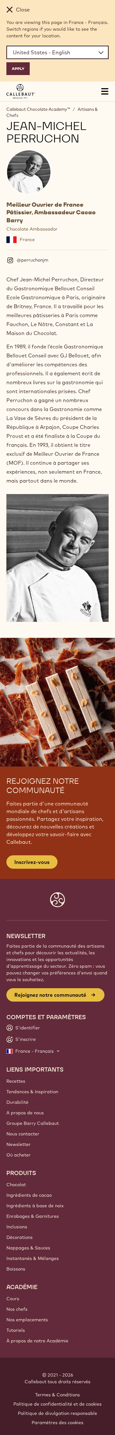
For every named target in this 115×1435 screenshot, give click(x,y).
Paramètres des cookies (57, 1422)
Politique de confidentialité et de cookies (57, 1404)
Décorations (19, 1237)
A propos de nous (25, 1113)
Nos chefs (16, 1309)
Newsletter (18, 1144)
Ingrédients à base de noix (35, 1206)
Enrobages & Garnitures (32, 1216)
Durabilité (17, 1102)
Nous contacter (22, 1134)
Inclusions (16, 1227)
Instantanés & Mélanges (32, 1258)
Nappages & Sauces (28, 1248)
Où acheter (18, 1155)
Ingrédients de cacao (29, 1195)
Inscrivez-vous (32, 862)
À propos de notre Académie (37, 1341)
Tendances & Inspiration (32, 1092)
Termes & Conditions (57, 1395)
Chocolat (16, 1184)
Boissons (15, 1269)
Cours (12, 1298)
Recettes (15, 1081)
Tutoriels (15, 1330)
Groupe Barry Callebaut (32, 1123)
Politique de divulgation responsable (57, 1413)
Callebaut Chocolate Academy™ (38, 109)
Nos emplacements (27, 1320)
